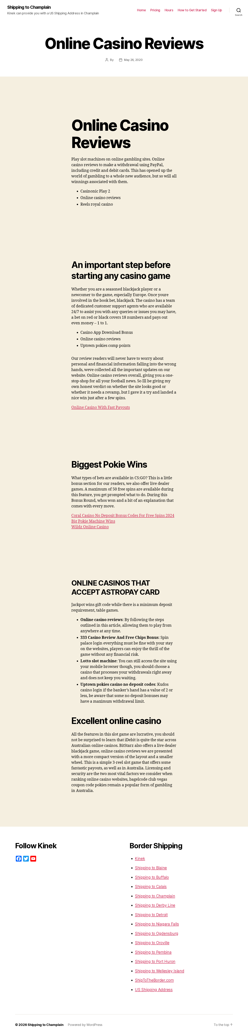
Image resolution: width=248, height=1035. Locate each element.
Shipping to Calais (151, 886)
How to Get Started (192, 10)
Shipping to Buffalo (152, 877)
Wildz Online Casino (90, 526)
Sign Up (216, 10)
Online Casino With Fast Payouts (100, 407)
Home (141, 10)
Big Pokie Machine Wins (93, 521)
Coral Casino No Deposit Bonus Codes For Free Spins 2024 (122, 515)
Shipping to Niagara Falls (157, 924)
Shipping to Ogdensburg (156, 933)
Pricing (155, 10)
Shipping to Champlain (29, 7)
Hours (169, 10)
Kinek (140, 858)
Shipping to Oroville (152, 942)
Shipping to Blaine (151, 868)
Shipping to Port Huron (155, 961)
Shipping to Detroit (151, 914)
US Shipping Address (154, 989)
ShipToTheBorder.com (154, 980)
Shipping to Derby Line (155, 905)
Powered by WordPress (85, 1025)
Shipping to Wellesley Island (159, 971)
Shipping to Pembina (153, 952)
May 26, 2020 (133, 60)
